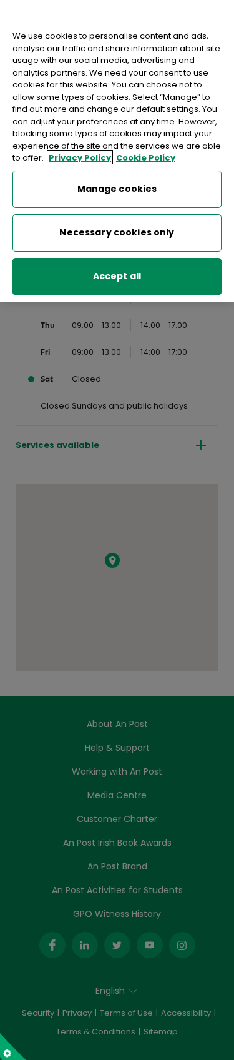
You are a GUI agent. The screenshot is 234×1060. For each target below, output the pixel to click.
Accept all (117, 276)
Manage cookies (117, 188)
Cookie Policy (145, 158)
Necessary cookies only (116, 232)
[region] (117, 151)
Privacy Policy (80, 158)
